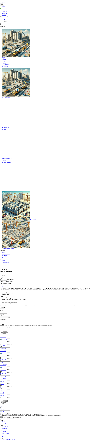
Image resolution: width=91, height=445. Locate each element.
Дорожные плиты (4, 59)
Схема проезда (3, 2)
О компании (3, 252)
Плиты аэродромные (5, 60)
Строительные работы (4, 255)
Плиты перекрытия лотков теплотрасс (6, 128)
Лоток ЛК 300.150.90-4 (3, 337)
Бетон (2, 264)
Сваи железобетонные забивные (6, 97)
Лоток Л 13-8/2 (2, 393)
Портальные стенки (4, 67)
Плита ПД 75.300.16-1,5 (3, 359)
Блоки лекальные (4, 57)
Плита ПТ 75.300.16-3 (3, 379)
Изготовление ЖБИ (4, 431)
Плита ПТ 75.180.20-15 (3, 373)
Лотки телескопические (6, 64)
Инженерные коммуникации (12, 126)
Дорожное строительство (5, 10)
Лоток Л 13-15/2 (2, 390)
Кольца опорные (5, 160)
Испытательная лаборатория (5, 433)
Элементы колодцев (4, 12)
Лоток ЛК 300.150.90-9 (3, 351)
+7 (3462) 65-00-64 (4, 19)
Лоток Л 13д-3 (2, 409)
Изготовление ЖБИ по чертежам (6, 254)
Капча (1, 315)
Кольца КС (4, 159)
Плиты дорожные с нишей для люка (6, 162)
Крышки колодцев (4, 161)
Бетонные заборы (4, 15)
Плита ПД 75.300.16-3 (3, 362)
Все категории (3, 260)
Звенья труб (3, 61)
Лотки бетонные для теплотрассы (6, 127)
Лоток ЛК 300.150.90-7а (3, 345)
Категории (1, 425)
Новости (3, 257)
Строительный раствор (4, 14)
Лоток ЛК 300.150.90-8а (3, 348)
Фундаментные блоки (4, 13)
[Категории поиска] (0, 259)
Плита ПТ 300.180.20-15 (3, 365)
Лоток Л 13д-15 (2, 406)
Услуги (2, 253)
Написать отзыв (2, 308)
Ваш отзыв (1, 310)
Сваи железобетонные (4, 11)
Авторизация (3, 6)
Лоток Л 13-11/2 (2, 387)
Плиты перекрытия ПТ (4, 129)
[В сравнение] (11, 344)
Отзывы (3, 286)
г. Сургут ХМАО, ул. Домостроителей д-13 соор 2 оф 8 (8, 439)
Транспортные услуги (4, 256)
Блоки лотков (4, 62)
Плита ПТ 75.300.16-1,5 (3, 376)
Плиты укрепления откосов (5, 66)
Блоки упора (4, 63)
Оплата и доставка (4, 1)
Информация (3, 251)
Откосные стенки (4, 65)
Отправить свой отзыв (3, 319)
